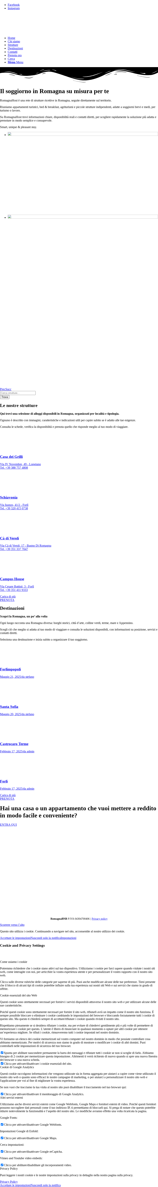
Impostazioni (68, 938)
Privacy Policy (9, 1181)
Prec (2, 389)
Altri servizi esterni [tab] (11, 1097)
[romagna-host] (29, 31)
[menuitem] (83, 38)
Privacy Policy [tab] (9, 1168)
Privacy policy (100, 918)
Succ (8, 389)
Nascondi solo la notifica (46, 938)
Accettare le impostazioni (15, 938)
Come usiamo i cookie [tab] (13, 961)
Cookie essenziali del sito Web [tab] (18, 995)
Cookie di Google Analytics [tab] (17, 1067)
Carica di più (8, 596)
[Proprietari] (79, 912)
